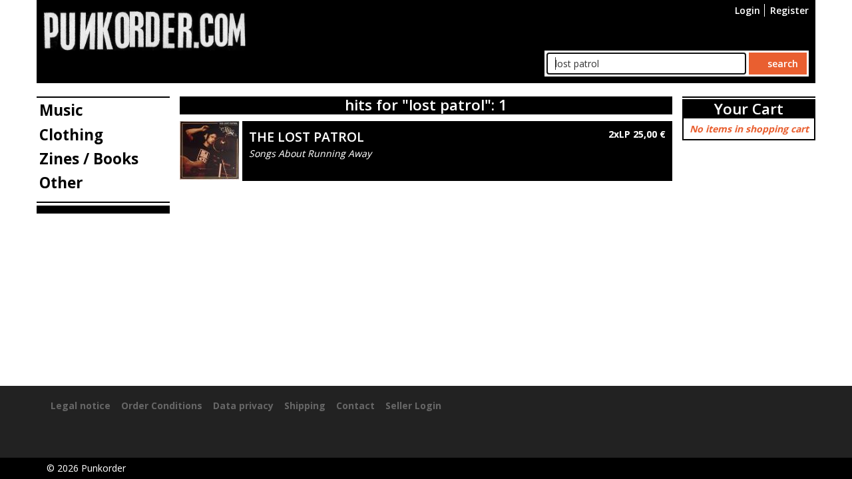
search (781, 63)
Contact (355, 405)
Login (747, 10)
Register (789, 10)
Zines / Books (88, 158)
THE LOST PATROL (306, 137)
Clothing (71, 134)
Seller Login (413, 405)
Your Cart (748, 108)
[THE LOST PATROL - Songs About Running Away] (210, 148)
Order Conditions (161, 405)
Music (61, 110)
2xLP (636, 134)
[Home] (144, 29)
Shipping (304, 405)
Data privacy (243, 405)
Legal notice (80, 405)
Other (61, 182)
